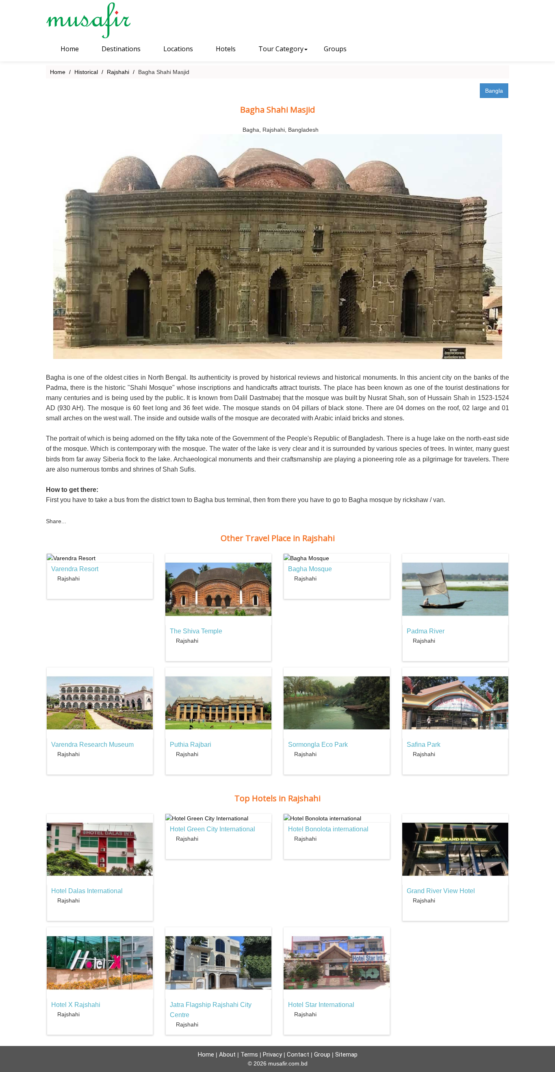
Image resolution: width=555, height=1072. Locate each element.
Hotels (225, 48)
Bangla (494, 90)
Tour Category (280, 48)
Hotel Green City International (212, 829)
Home (69, 48)
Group (322, 1054)
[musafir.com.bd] (99, 20)
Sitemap (346, 1054)
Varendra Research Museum (92, 744)
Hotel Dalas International (87, 890)
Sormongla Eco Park (318, 744)
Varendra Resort (74, 568)
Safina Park (423, 744)
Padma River (425, 631)
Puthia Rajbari (190, 744)
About (227, 1054)
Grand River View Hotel (441, 890)
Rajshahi (118, 72)
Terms (249, 1054)
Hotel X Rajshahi (75, 1004)
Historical (86, 72)
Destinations (120, 48)
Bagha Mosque (310, 568)
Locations (177, 48)
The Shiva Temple (196, 631)
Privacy (272, 1054)
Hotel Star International (321, 1004)
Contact (298, 1054)
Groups (335, 48)
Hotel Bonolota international (328, 829)
